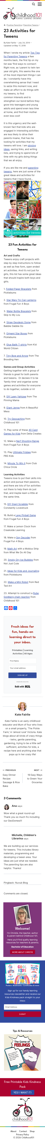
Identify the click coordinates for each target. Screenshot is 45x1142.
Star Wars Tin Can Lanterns (21, 300)
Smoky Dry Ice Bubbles (20, 559)
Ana (14, 805)
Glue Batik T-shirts (16, 344)
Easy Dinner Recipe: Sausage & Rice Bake (11, 778)
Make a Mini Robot (18, 582)
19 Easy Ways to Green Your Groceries (34, 776)
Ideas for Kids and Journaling (23, 571)
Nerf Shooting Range (27, 441)
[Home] (4, 25)
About (13, 1131)
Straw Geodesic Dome (18, 322)
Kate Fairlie (11, 43)
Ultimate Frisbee (22, 452)
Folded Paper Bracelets (18, 289)
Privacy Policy (22, 1135)
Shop (32, 1131)
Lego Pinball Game (25, 515)
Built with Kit (22, 686)
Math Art (12, 548)
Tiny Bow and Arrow (17, 355)
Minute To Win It (16, 463)
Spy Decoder (23, 537)
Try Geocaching (16, 418)
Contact (23, 1131)
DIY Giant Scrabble (17, 504)
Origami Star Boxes (16, 333)
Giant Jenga (13, 407)
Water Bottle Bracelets (19, 311)
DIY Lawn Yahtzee (16, 396)
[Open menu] (40, 4)
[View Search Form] (33, 4)
